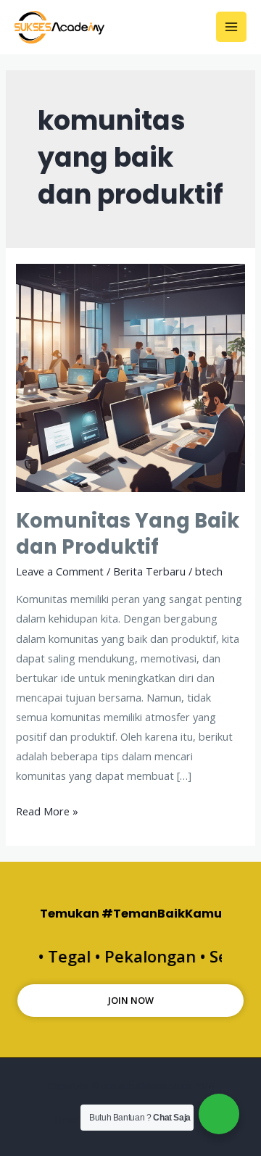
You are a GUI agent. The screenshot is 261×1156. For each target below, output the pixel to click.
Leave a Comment (60, 571)
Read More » (47, 810)
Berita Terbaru (149, 571)
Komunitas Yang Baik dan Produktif (127, 534)
